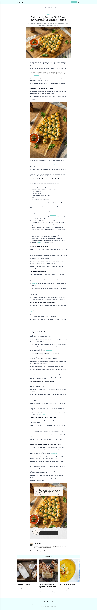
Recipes (48, 14)
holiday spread (49, 350)
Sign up (31, 604)
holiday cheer (54, 453)
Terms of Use (64, 604)
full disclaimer (36, 75)
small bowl (39, 242)
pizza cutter (53, 215)
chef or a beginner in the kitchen (49, 164)
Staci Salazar (38, 543)
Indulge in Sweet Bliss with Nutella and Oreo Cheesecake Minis (47, 586)
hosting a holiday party (42, 377)
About (41, 2)
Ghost (56, 606)
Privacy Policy (43, 604)
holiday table (42, 414)
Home (37, 2)
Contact (36, 604)
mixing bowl (34, 283)
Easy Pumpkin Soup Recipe (68, 584)
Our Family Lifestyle (46, 606)
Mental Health (47, 2)
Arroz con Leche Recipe (24, 584)
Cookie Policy (50, 604)
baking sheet (52, 227)
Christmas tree (33, 311)
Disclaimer (57, 604)
